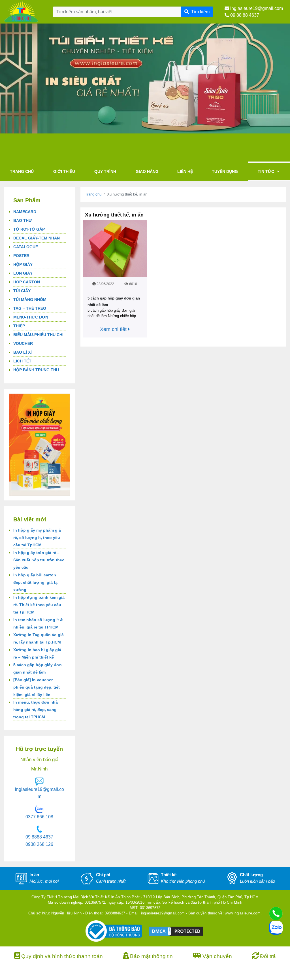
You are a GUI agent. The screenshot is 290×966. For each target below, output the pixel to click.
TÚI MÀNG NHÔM (29, 299)
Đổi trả (268, 956)
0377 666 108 (39, 816)
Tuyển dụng (225, 171)
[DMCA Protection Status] (176, 931)
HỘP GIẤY (23, 264)
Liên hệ (185, 171)
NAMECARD (24, 211)
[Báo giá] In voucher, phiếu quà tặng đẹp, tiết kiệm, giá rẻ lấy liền (36, 687)
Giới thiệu (64, 171)
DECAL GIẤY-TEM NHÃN (36, 238)
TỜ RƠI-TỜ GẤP (29, 229)
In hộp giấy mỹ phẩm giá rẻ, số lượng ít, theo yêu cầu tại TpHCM (37, 537)
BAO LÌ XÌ (22, 352)
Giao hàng (147, 171)
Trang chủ (22, 171)
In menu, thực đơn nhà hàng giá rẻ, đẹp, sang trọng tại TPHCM (35, 709)
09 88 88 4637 (244, 15)
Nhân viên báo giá (39, 759)
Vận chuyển (217, 956)
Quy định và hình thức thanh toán (62, 956)
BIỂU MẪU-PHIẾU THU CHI (38, 334)
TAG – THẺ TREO (29, 308)
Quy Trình (105, 171)
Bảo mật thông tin (151, 956)
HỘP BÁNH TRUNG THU (36, 370)
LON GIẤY (23, 273)
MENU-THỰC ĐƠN (30, 317)
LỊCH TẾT (22, 361)
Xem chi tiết (114, 329)
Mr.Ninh (39, 769)
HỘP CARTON (26, 282)
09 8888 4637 (39, 837)
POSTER (21, 255)
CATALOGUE (25, 247)
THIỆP (19, 326)
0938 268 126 (39, 844)
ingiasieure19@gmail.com (256, 8)
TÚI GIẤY (22, 290)
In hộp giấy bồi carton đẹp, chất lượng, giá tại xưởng (36, 582)
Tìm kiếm (200, 11)
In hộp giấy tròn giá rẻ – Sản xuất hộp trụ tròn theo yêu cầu (39, 560)
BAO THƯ (22, 220)
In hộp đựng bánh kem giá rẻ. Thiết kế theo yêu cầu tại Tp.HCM (39, 604)
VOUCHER (23, 343)
